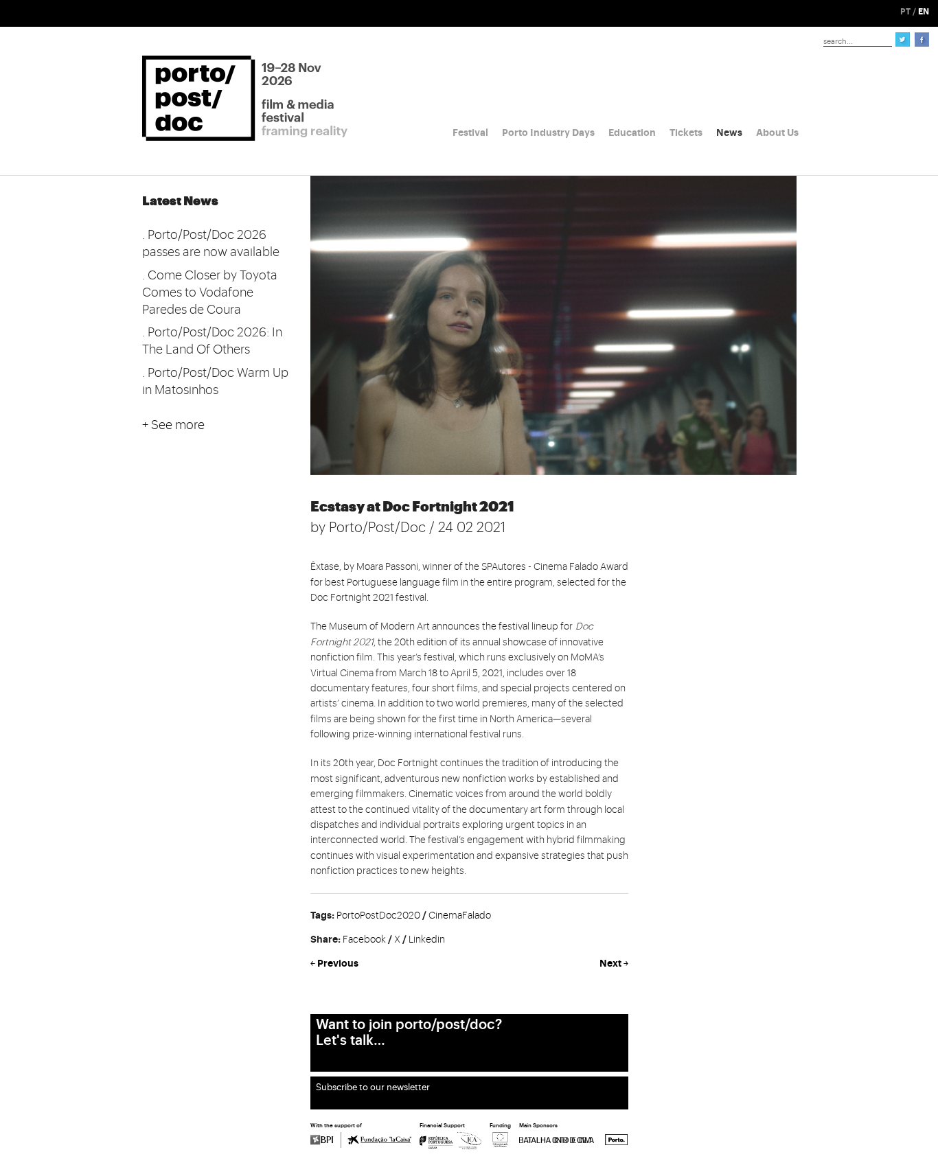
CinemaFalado (459, 916)
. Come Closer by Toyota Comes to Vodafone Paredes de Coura (209, 292)
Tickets (686, 132)
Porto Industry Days (548, 132)
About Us (777, 132)
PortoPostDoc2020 (378, 916)
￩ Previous (334, 963)
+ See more (173, 425)
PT (905, 12)
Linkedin (427, 940)
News (729, 132)
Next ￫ (613, 963)
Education (632, 132)
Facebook (364, 940)
